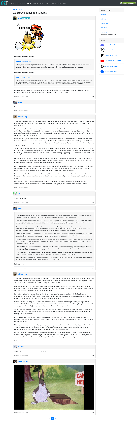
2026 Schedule (56, 3)
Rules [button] (41, 3)
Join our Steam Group (111, 66)
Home (12, 3)
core (19, 18)
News (20, 9)
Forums (28, 3)
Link (93, 96)
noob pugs (104, 32)
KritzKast (103, 19)
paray (17, 77)
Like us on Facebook (111, 71)
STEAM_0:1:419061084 (25, 61)
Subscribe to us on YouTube (113, 61)
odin (17, 61)
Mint (19, 194)
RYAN (20, 102)
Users (17, 3)
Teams (22, 3)
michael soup (22, 117)
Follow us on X (108, 50)
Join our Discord (109, 45)
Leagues (35, 3)
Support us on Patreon (111, 55)
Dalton (20, 208)
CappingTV (104, 23)
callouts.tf (103, 27)
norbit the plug (23, 361)
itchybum (21, 347)
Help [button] (47, 3)
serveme (103, 14)
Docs (64, 3)
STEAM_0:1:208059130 (26, 77)
